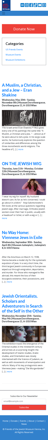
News (24, 424)
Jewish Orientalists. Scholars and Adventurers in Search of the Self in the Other (23, 303)
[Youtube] (40, 4)
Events (23, 420)
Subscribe (24, 407)
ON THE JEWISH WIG (21, 163)
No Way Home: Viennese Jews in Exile (22, 235)
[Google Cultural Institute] (44, 4)
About (31, 420)
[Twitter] (35, 4)
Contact (40, 420)
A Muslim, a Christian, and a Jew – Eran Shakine (22, 90)
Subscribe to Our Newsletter (24, 396)
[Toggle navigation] (3, 13)
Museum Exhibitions (15, 59)
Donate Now (24, 28)
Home (5, 420)
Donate (14, 420)
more (20, 149)
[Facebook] (31, 4)
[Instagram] (27, 4)
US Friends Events (14, 49)
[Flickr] (22, 4)
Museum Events (13, 54)
